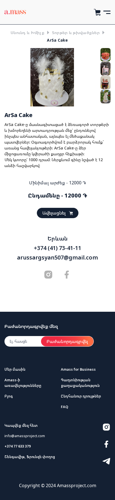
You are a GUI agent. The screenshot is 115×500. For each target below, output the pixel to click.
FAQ (64, 406)
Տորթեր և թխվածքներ (76, 32)
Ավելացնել (54, 213)
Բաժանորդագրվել (67, 341)
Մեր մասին (14, 369)
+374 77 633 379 (17, 446)
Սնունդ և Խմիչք (27, 32)
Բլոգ (8, 396)
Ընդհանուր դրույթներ (81, 396)
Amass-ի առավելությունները (22, 382)
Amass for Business (78, 369)
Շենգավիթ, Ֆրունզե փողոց (29, 456)
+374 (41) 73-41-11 (57, 248)
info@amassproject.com (24, 435)
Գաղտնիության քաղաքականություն (80, 382)
